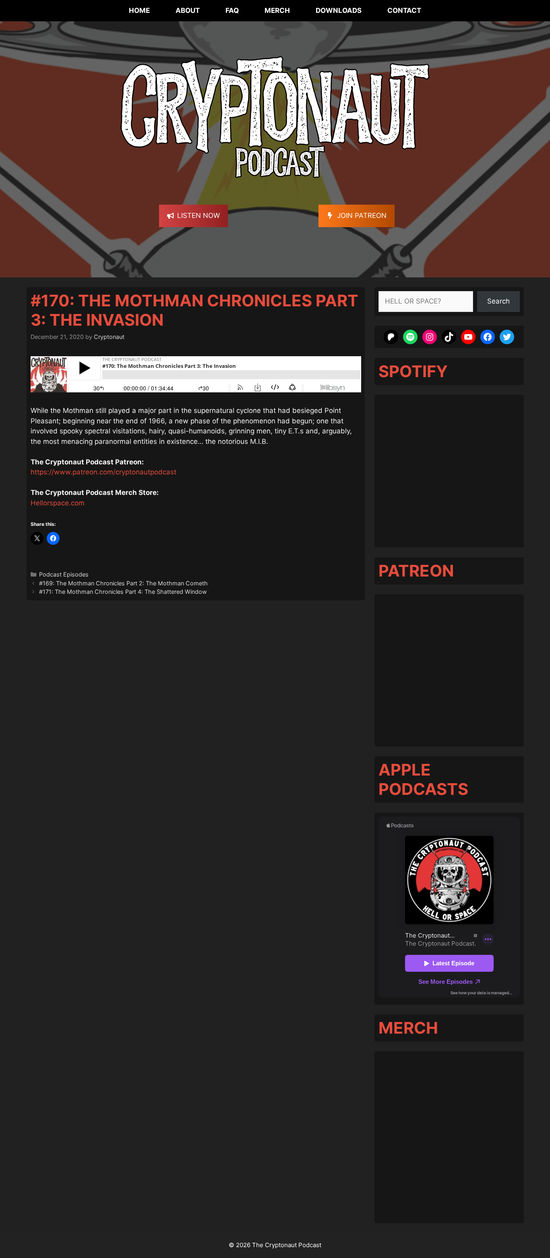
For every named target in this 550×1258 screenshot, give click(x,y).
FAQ (232, 10)
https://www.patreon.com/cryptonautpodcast (103, 472)
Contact (404, 10)
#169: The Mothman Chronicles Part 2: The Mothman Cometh (123, 583)
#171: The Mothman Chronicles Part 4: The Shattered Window (123, 591)
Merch (277, 10)
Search (498, 301)
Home (139, 10)
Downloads (339, 10)
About (188, 10)
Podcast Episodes (64, 574)
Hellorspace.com (58, 503)
